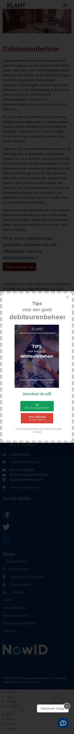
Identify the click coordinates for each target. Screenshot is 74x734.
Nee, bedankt (37, 418)
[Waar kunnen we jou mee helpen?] (63, 723)
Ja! (37, 406)
